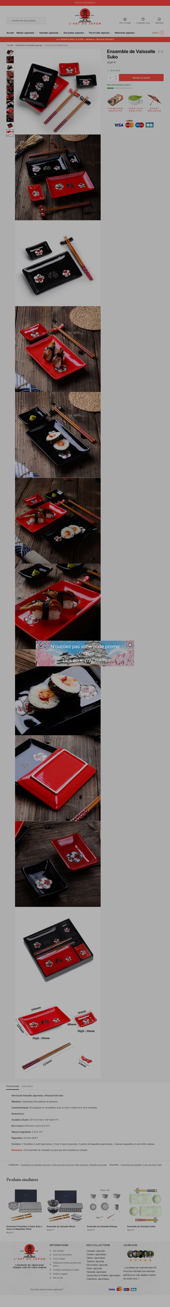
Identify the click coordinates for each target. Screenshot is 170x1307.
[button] (130, 644)
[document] (85, 653)
